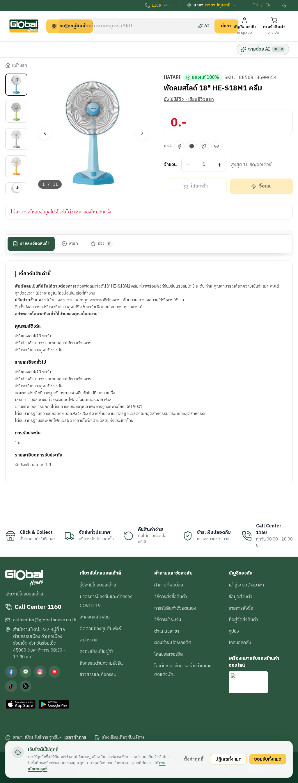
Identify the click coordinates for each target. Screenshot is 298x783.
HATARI (172, 77)
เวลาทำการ (75, 737)
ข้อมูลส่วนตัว (240, 596)
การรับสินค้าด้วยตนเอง (175, 608)
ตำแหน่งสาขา (166, 631)
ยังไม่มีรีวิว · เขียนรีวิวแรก (189, 99)
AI (206, 25)
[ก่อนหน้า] (44, 133)
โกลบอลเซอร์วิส (168, 654)
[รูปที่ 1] (16, 85)
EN (268, 5)
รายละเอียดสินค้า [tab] (34, 243)
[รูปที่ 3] (16, 139)
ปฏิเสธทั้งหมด (228, 759)
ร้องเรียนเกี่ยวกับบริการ (123, 737)
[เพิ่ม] (219, 165)
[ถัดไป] (142, 133)
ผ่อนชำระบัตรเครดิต (172, 642)
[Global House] (23, 26)
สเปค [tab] (73, 243)
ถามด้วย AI (265, 49)
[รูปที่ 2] (16, 112)
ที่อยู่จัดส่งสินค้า (243, 619)
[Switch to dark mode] (284, 5)
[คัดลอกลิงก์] (216, 146)
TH (255, 5)
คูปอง (234, 631)
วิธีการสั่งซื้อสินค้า (170, 596)
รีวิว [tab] (104, 243)
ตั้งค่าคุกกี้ (193, 759)
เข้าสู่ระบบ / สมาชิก (246, 585)
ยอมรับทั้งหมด (267, 759)
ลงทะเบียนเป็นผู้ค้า (96, 651)
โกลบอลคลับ (240, 642)
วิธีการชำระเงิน (167, 619)
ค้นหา (226, 26)
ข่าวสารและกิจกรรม (98, 674)
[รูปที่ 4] (16, 166)
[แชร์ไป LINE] (192, 146)
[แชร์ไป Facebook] (179, 146)
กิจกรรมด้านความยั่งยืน (101, 663)
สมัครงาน (88, 640)
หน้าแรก (19, 65)
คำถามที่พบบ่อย (168, 585)
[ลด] (188, 165)
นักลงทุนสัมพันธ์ (95, 617)
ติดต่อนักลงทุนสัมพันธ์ (100, 628)
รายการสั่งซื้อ (241, 608)
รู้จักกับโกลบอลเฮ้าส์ (98, 585)
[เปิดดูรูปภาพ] (94, 133)
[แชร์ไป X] (204, 146)
